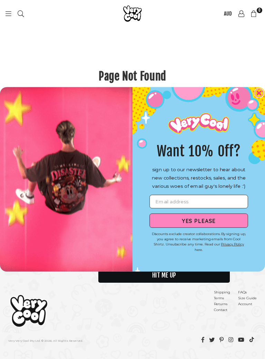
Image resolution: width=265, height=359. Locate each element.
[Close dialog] (259, 93)
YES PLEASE (199, 220)
